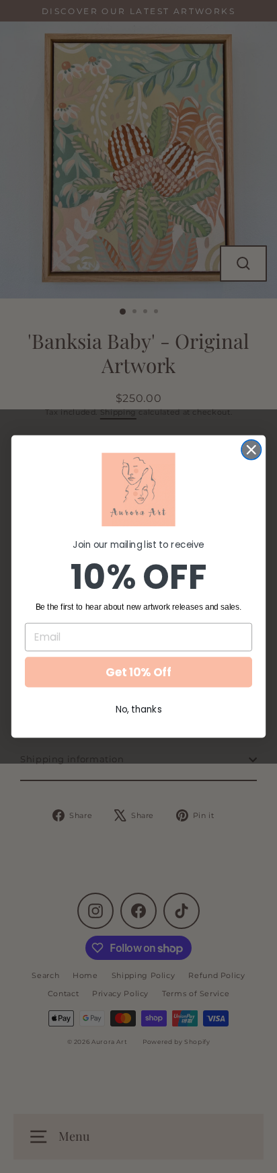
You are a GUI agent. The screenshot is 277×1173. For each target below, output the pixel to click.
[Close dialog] (251, 449)
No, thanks (139, 708)
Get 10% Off (138, 672)
